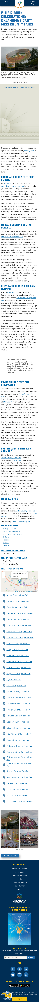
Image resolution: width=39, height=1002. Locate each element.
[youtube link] (13, 974)
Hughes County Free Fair (18, 673)
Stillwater (7, 546)
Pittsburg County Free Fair (19, 746)
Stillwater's (7, 402)
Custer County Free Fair (18, 655)
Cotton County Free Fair (18, 643)
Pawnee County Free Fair (19, 734)
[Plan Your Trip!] (6, 995)
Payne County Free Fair (18, 740)
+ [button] (3, 573)
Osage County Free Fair (18, 722)
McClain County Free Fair (12, 237)
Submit (31, 957)
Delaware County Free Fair (19, 661)
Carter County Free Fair (11, 458)
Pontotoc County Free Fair (19, 752)
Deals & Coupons (19, 869)
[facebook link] (13, 969)
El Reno (7, 184)
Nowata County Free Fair (18, 716)
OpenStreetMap (28, 591)
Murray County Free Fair (18, 710)
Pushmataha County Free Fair (19, 765)
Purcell (6, 543)
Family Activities (10, 528)
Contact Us (19, 889)
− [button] (3, 576)
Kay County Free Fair (16, 686)
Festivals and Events (11, 531)
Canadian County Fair (17, 607)
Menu (6, 1)
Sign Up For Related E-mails (14, 558)
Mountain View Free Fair (18, 704)
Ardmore (17, 460)
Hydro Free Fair (14, 680)
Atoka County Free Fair (25, 511)
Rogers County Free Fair (18, 771)
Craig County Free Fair (17, 649)
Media (19, 879)
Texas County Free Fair (17, 783)
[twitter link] (19, 969)
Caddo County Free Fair (18, 601)
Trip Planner (19, 886)
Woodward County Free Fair (20, 801)
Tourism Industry (19, 876)
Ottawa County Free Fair (18, 728)
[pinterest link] (26, 969)
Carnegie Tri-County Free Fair (21, 613)
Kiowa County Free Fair (18, 692)
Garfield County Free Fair (19, 667)
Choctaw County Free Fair (19, 625)
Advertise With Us (19, 882)
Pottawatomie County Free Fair (20, 758)
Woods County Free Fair (18, 795)
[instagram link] (19, 974)
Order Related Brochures (13, 550)
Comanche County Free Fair (20, 637)
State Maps (19, 872)
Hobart (6, 540)
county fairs (29, 151)
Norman (10, 292)
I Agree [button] (19, 999)
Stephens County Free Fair (19, 777)
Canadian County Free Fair (12, 186)
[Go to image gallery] (19, 70)
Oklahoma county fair (21, 521)
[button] (6, 3)
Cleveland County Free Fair (19, 631)
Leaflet (16, 591)
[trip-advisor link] (26, 974)
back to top (10, 856)
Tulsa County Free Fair (17, 789)
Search (32, 1)
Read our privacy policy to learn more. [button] (24, 994)
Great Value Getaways (12, 534)
